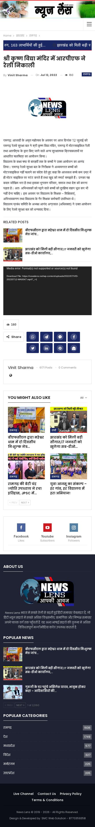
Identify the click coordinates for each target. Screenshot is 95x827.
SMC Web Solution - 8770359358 (64, 818)
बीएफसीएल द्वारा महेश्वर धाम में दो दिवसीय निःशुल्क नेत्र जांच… (58, 232)
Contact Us (47, 794)
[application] (47, 290)
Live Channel (23, 794)
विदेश (6, 755)
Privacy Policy (71, 794)
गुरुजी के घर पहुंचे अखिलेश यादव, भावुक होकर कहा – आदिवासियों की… (55, 689)
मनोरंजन (9, 764)
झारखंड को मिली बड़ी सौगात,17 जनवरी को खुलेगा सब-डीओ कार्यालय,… (58, 251)
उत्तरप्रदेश (8, 773)
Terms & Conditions (47, 800)
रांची (54, 430)
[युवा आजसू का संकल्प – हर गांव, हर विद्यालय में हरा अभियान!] (68, 466)
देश (5, 737)
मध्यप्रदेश (9, 746)
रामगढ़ (86, 74)
